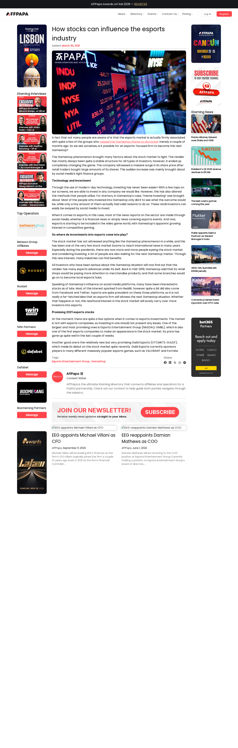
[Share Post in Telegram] (184, 363)
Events (152, 14)
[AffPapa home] (17, 14)
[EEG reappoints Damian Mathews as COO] (154, 428)
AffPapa (73, 373)
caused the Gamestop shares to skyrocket (129, 142)
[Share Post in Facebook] (165, 363)
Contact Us (169, 14)
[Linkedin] (81, 374)
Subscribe (160, 412)
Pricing (186, 14)
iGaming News (202, 112)
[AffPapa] (57, 381)
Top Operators (28, 213)
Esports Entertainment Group (71, 361)
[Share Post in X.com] (175, 363)
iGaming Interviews (31, 94)
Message (32, 253)
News (121, 14)
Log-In (207, 14)
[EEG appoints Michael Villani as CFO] (84, 428)
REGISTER (140, 4)
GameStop (98, 361)
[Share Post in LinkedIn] (170, 363)
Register (224, 14)
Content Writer (76, 378)
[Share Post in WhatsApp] (180, 363)
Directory (136, 14)
